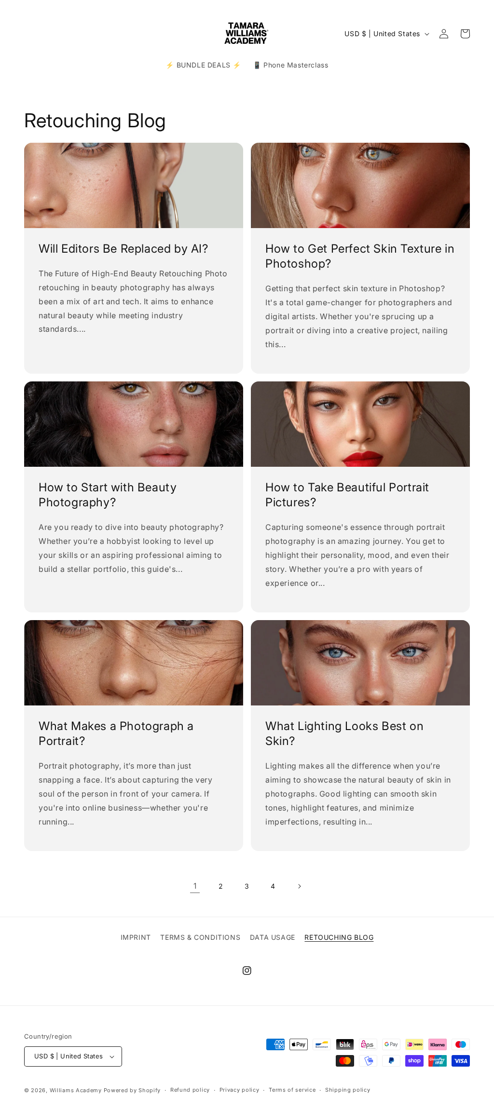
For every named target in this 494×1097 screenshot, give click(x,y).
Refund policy (190, 1089)
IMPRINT (136, 937)
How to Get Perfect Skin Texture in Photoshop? (359, 256)
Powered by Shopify (132, 1090)
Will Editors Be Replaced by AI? (123, 249)
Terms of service (292, 1089)
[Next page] (299, 886)
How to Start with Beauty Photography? (108, 494)
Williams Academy (76, 1090)
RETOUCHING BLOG (338, 937)
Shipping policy (347, 1089)
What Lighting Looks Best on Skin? (344, 733)
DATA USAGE (272, 937)
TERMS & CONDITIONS (200, 937)
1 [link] (195, 886)
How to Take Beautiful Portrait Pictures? (347, 494)
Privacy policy (240, 1089)
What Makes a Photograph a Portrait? (116, 733)
